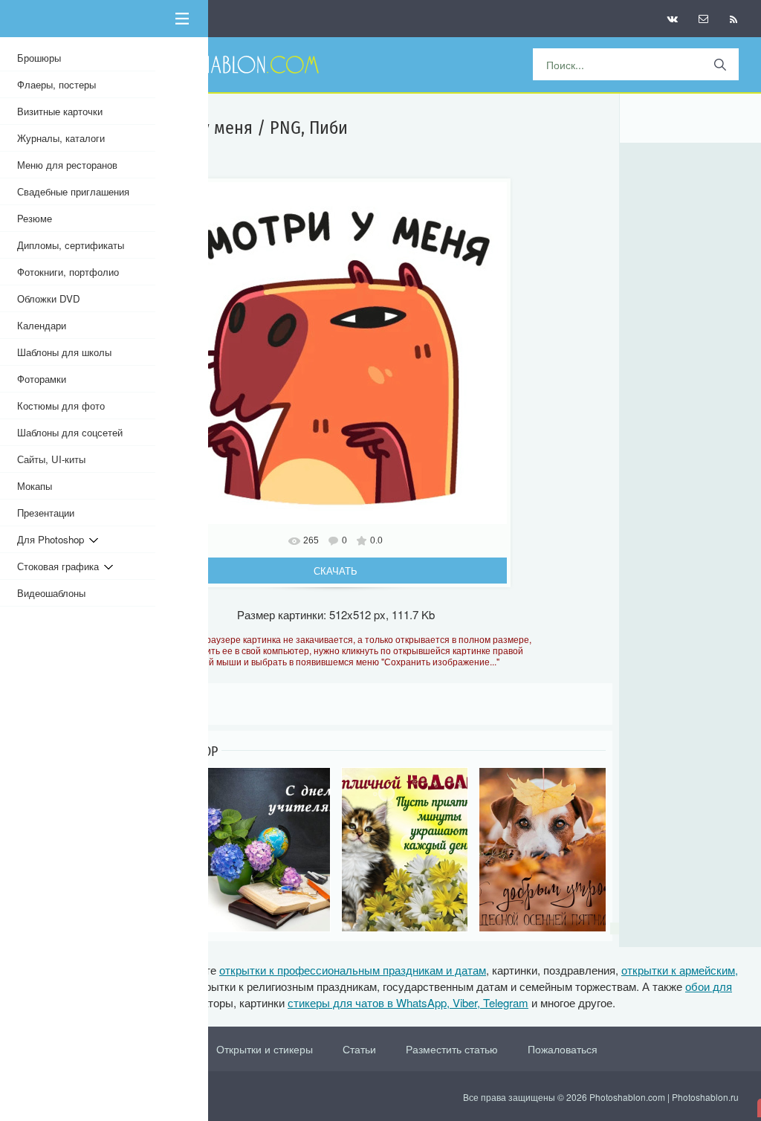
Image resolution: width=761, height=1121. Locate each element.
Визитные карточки (60, 111)
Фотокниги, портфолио (68, 272)
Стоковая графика (60, 566)
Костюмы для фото (61, 405)
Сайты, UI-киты (51, 459)
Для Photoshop (53, 539)
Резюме (34, 218)
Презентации (45, 512)
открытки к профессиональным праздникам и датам (352, 970)
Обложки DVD (48, 298)
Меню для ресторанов (67, 165)
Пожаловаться (563, 1048)
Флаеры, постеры (56, 84)
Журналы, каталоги (61, 138)
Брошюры (39, 58)
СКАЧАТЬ (335, 570)
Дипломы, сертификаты (70, 245)
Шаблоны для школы (64, 352)
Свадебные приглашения (73, 191)
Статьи (359, 1048)
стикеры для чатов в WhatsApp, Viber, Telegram (408, 1002)
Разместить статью (452, 1048)
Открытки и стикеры (264, 1048)
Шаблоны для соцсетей (70, 432)
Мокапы (34, 486)
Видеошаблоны (51, 593)
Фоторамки (41, 379)
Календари (41, 325)
